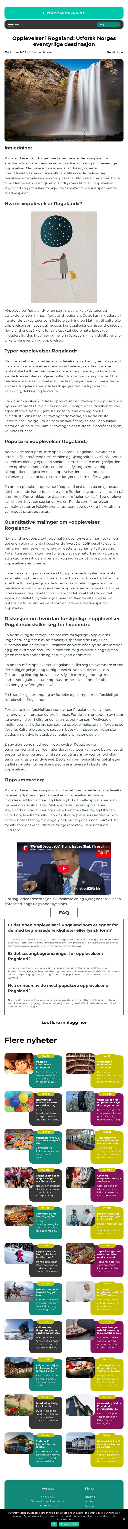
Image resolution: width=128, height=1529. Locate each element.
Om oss (89, 1501)
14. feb (46, 1207)
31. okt (46, 1397)
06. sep (107, 1435)
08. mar (45, 1169)
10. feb (46, 1283)
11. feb (45, 1245)
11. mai (46, 1093)
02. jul (107, 1055)
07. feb (107, 1283)
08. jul (46, 1055)
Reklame (89, 1496)
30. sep (46, 1435)
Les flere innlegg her (64, 1022)
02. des (46, 1359)
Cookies (89, 1506)
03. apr (107, 1093)
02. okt (107, 1397)
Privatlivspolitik (69, 1524)
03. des (107, 1321)
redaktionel (115, 52)
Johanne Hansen (40, 52)
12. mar (46, 1131)
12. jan (46, 1321)
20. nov (107, 1359)
